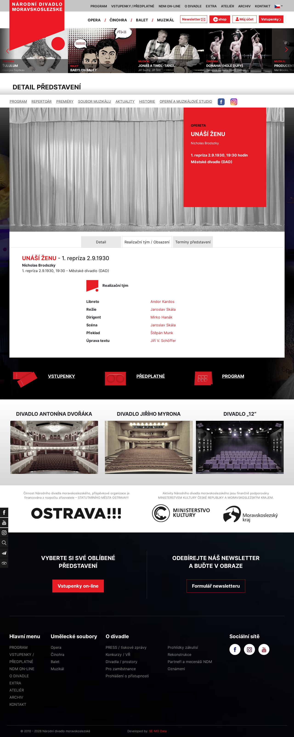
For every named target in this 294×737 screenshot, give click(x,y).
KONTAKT (17, 704)
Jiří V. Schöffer (163, 340)
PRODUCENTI (216, 66)
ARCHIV (16, 697)
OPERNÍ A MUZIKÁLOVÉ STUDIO (186, 101)
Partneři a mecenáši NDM (190, 661)
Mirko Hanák (161, 317)
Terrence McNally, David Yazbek (158, 70)
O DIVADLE (19, 676)
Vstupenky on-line (78, 586)
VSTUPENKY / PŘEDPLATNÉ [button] (132, 6)
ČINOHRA (118, 20)
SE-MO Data (158, 731)
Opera (56, 647)
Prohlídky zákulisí (183, 647)
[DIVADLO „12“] (240, 447)
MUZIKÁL (165, 20)
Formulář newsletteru (216, 586)
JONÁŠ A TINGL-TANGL (88, 66)
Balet (55, 661)
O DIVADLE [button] (193, 6)
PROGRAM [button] (98, 6)
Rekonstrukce (179, 654)
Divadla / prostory (121, 661)
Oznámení (176, 668)
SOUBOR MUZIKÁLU (94, 101)
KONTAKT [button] (262, 6)
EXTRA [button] (211, 6)
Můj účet (246, 19)
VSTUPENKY (61, 376)
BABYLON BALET (15, 70)
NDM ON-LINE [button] (170, 6)
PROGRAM (18, 101)
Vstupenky (270, 19)
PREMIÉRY (65, 101)
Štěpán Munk (161, 332)
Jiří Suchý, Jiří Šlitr (81, 70)
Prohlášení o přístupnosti (127, 676)
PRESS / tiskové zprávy (126, 647)
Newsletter (191, 19)
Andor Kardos (162, 301)
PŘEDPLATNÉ (150, 376)
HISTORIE (147, 101)
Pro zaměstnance (121, 668)
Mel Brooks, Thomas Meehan (224, 70)
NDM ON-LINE (21, 668)
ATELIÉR (16, 690)
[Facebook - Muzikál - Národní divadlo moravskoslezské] (221, 101)
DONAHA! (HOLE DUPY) (156, 66)
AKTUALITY (125, 101)
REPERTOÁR (41, 101)
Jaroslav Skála (163, 309)
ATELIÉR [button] (227, 6)
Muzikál (57, 668)
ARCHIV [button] (244, 6)
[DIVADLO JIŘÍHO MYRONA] (149, 447)
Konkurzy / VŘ (118, 654)
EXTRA (15, 683)
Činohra (57, 654)
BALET (142, 20)
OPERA (94, 20)
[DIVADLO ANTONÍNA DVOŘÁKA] (54, 447)
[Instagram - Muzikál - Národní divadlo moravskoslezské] (233, 101)
